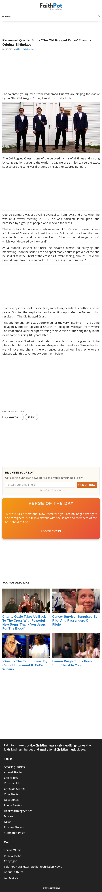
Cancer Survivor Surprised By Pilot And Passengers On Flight (74, 620)
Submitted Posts (14, 833)
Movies (8, 816)
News (7, 822)
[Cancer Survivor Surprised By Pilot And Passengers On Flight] (76, 611)
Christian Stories (14, 789)
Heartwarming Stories (18, 811)
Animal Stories (13, 772)
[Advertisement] (51, 27)
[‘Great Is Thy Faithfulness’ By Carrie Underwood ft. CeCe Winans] (26, 656)
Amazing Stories (14, 767)
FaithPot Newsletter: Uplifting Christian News (33, 866)
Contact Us (11, 877)
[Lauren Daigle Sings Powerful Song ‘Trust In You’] (76, 656)
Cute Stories (12, 794)
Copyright (10, 861)
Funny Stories (13, 805)
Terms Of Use (13, 850)
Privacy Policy (13, 855)
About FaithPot (13, 872)
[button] (99, 17)
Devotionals (11, 800)
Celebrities (11, 778)
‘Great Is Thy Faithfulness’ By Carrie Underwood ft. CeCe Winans (24, 665)
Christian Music (29, 49)
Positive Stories (14, 827)
